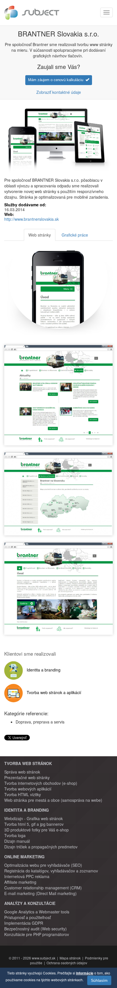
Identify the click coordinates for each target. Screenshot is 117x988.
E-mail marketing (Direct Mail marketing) (40, 893)
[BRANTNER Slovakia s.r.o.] (58, 397)
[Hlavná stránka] (32, 12)
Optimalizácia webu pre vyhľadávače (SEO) (43, 865)
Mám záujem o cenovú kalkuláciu (56, 80)
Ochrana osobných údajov (67, 962)
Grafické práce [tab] (75, 235)
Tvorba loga (15, 835)
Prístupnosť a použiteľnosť (27, 917)
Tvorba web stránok (28, 763)
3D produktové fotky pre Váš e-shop (36, 830)
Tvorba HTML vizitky (22, 794)
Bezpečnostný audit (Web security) (35, 928)
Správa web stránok (22, 772)
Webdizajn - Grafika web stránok (33, 818)
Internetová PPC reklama (26, 876)
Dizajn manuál (17, 841)
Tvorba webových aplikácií (27, 789)
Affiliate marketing (20, 882)
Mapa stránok (70, 957)
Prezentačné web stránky (27, 777)
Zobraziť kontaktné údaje (58, 92)
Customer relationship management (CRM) (43, 887)
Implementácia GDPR (23, 923)
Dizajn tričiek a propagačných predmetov (41, 847)
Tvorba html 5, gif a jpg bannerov (34, 824)
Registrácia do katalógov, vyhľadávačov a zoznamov (51, 871)
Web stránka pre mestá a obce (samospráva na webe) (53, 800)
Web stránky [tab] (39, 235)
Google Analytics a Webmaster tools (36, 912)
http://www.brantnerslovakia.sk (31, 219)
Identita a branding (26, 810)
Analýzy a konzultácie (29, 903)
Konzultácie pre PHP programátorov (36, 934)
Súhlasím (99, 980)
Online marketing (24, 856)
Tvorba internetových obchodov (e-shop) (40, 783)
